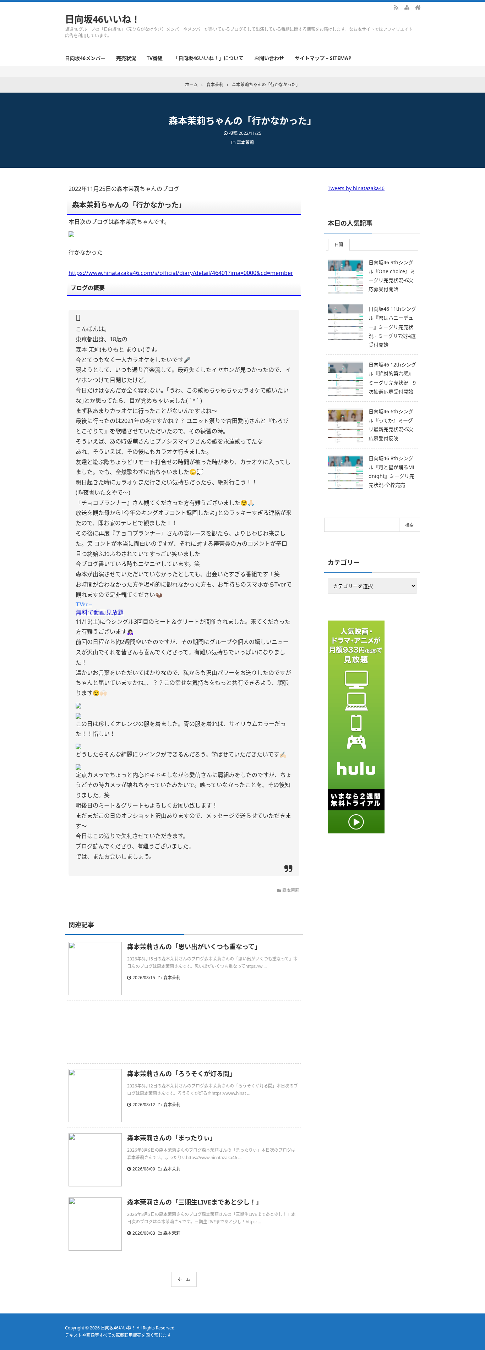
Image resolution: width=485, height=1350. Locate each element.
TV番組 (155, 58)
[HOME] (417, 7)
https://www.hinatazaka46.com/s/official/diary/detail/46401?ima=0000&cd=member (181, 273)
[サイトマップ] (407, 7)
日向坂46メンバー (85, 58)
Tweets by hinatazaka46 (356, 188)
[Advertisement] (184, 1032)
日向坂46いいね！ (102, 19)
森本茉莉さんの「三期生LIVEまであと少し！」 (194, 1202)
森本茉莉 (245, 142)
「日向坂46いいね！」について (208, 58)
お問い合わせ (269, 58)
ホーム (184, 1279)
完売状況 (126, 58)
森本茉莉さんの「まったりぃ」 (171, 1138)
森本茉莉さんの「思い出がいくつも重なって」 (194, 946)
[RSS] (396, 7)
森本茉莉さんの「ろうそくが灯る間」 (181, 1073)
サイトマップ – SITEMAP (323, 58)
